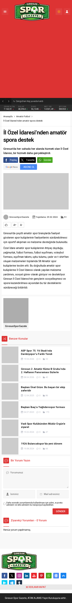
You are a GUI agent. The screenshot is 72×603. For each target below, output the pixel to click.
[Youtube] (34, 575)
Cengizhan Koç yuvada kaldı (29, 101)
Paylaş (13, 160)
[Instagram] (19, 575)
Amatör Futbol (23, 116)
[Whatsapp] (49, 575)
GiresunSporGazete (19, 217)
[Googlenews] (56, 575)
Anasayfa (8, 116)
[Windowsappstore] (12, 583)
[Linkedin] (26, 575)
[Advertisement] (36, 60)
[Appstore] (63, 575)
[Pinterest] (41, 575)
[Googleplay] (4, 583)
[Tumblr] (19, 583)
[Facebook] (4, 575)
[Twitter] (12, 575)
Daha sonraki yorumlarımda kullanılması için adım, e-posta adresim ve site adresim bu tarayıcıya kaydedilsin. (34, 504)
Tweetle (30, 160)
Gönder (47, 160)
